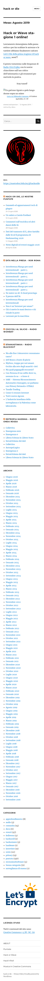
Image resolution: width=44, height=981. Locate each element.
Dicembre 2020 (13, 664)
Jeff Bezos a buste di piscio (18, 360)
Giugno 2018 (11, 747)
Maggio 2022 (12, 618)
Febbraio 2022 (12, 628)
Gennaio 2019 (12, 727)
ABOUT (6, 943)
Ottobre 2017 (12, 770)
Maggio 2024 (12, 549)
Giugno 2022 (12, 615)
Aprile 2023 (11, 585)
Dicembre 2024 (13, 533)
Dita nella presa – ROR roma (23, 260)
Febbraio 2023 (12, 592)
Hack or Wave (9, 955)
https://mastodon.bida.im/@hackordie (21, 183)
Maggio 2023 (12, 582)
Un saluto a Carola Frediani (18, 215)
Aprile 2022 (11, 622)
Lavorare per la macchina (17, 316)
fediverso (10, 835)
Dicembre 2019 (13, 697)
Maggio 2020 (12, 681)
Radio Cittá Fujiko (11, 67)
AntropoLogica (13, 447)
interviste (10, 848)
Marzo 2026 (11, 487)
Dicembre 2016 (13, 790)
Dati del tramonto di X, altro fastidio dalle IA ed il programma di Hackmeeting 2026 (22, 234)
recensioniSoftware (15, 862)
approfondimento (14, 819)
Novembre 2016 (13, 793)
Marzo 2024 (11, 556)
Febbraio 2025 (12, 526)
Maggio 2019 (12, 714)
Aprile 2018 (11, 753)
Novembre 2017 (13, 767)
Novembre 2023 (13, 569)
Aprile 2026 (11, 483)
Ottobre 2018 (12, 737)
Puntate (7, 949)
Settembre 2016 (13, 799)
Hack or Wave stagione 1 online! (19, 35)
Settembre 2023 (13, 575)
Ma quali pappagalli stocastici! (20, 370)
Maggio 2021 (12, 648)
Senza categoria (13, 865)
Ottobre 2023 (12, 572)
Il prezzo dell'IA (13, 296)
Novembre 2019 (13, 701)
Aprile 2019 (11, 717)
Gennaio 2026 (12, 493)
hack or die (11, 8)
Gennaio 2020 (12, 694)
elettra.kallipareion (10, 105)
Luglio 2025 (11, 510)
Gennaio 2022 (12, 631)
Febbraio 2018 (12, 757)
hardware (10, 845)
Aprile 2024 (11, 552)
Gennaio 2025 (12, 529)
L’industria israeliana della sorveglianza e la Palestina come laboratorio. (21, 402)
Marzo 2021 (11, 655)
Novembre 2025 (13, 500)
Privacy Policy (19, 974)
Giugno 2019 (11, 711)
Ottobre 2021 (12, 638)
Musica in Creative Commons (17, 966)
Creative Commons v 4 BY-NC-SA (19, 932)
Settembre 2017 (13, 773)
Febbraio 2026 (12, 490)
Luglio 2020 (11, 674)
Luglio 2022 (11, 612)
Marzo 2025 (11, 523)
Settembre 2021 (13, 641)
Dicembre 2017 (12, 763)
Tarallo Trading (13, 389)
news (8, 852)
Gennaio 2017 (12, 786)
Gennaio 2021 (12, 661)
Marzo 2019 (11, 720)
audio (8, 822)
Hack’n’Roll (8, 961)
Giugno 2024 (12, 546)
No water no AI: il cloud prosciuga (21, 293)
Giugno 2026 (12, 477)
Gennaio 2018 (12, 760)
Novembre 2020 (13, 668)
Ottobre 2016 (12, 796)
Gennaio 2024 (12, 562)
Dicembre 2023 (13, 566)
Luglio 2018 (11, 743)
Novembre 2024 (13, 536)
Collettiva (10, 428)
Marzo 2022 (11, 625)
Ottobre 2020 (12, 671)
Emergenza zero (13, 431)
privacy (9, 855)
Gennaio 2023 (12, 595)
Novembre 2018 (13, 734)
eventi (9, 832)
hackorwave (11, 842)
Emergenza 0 (12, 434)
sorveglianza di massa (16, 868)
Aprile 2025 (11, 519)
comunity (7, 107)
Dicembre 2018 (12, 730)
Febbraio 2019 (12, 724)
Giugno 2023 (12, 579)
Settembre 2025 (13, 506)
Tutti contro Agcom (15, 396)
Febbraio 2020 (12, 691)
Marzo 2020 (11, 687)
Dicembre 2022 (13, 599)
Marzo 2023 (11, 589)
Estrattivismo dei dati (16, 441)
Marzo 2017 (11, 783)
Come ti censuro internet (17, 393)
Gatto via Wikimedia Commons (18, 96)
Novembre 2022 (13, 602)
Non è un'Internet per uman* (19, 306)
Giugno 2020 (12, 678)
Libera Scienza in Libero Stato (20, 438)
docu (13, 107)
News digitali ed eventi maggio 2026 (23, 245)
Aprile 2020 (11, 684)
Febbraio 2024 (12, 559)
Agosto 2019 (11, 707)
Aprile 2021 (11, 651)
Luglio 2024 (11, 543)
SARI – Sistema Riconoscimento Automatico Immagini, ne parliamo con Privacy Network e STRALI (22, 382)
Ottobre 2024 (12, 539)
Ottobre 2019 (12, 704)
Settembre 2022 (13, 608)
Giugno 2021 (11, 645)
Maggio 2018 (12, 750)
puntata (9, 858)
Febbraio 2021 (12, 658)
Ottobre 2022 (12, 605)
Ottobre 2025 (12, 503)
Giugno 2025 (12, 513)
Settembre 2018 (13, 740)
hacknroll (10, 839)
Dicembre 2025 (13, 496)
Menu (36, 9)
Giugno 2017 (11, 776)
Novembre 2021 (13, 635)
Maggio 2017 (11, 780)
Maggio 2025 (12, 516)
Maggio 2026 (12, 480)
